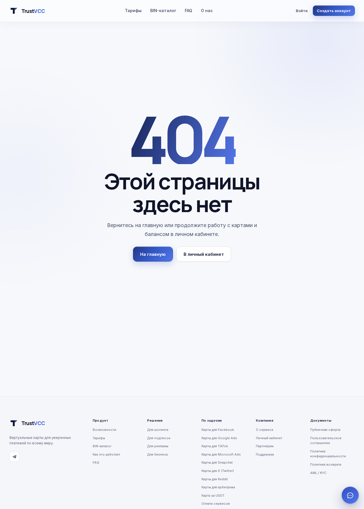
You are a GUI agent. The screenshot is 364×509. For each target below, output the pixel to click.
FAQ (188, 10)
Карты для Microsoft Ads (221, 454)
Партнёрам (265, 446)
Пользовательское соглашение (326, 440)
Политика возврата (325, 464)
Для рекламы (157, 446)
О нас (207, 10)
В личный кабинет (204, 254)
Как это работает (106, 454)
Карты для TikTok (214, 446)
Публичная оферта (325, 430)
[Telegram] (14, 457)
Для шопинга (157, 430)
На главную (153, 254)
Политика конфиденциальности (328, 453)
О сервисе (264, 430)
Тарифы (133, 10)
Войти (302, 10)
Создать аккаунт (334, 10)
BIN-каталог (163, 10)
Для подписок (158, 438)
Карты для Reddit (214, 479)
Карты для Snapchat (217, 462)
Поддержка (265, 454)
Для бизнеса (157, 454)
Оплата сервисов (215, 504)
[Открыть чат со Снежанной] (350, 495)
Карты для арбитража (218, 487)
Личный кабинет (269, 438)
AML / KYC (318, 473)
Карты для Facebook (217, 430)
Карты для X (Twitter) (217, 471)
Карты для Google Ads (219, 438)
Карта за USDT (212, 495)
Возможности (104, 430)
